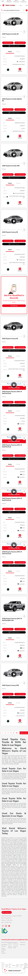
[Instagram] (6, 925)
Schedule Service (10, 943)
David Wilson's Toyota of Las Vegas (3, 965)
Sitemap (14, 965)
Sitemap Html (18, 965)
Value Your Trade (21, 42)
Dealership (24, 939)
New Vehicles (4, 942)
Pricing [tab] (18, 51)
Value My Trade (15, 946)
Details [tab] (10, 51)
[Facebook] (2, 925)
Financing (16, 939)
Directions (22, 944)
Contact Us (7, 912)
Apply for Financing (15, 943)
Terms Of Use (10, 965)
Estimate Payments (7, 42)
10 (10, 733)
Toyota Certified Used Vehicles (3, 950)
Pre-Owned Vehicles (4, 945)
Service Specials (10, 946)
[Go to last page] (16, 732)
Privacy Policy (6, 965)
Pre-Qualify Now (14, 305)
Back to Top (24, 733)
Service (10, 939)
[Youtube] (9, 925)
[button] (24, 32)
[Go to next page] (13, 732)
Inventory (4, 939)
